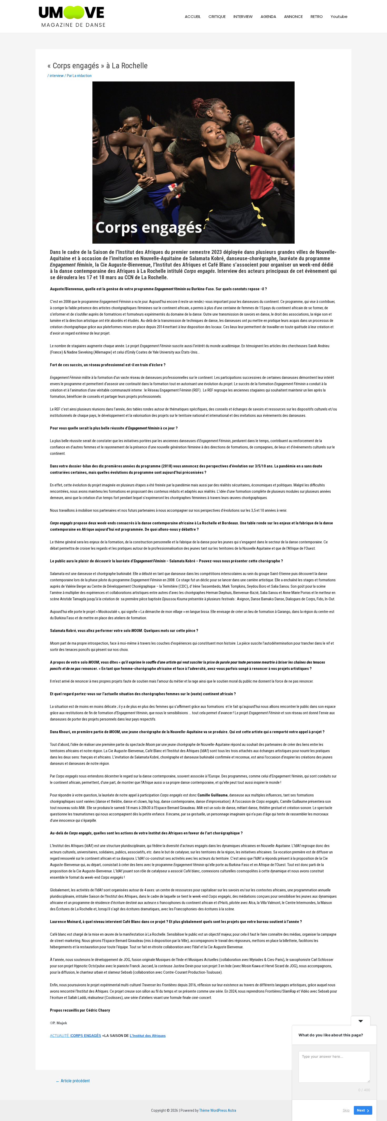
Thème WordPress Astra (217, 1110)
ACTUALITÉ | (60, 1036)
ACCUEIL (193, 16)
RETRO (317, 16)
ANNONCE (293, 16)
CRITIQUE (217, 16)
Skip (346, 1110)
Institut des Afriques (148, 1036)
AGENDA (268, 16)
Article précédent (73, 1081)
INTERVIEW (243, 16)
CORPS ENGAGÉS (86, 1036)
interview (57, 75)
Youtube (339, 16)
